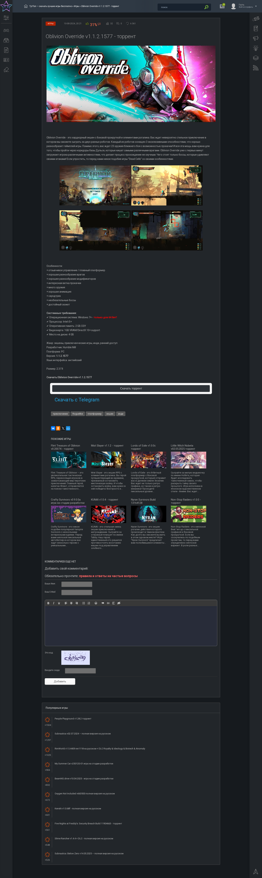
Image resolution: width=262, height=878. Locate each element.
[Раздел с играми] (6, 30)
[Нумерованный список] (89, 603)
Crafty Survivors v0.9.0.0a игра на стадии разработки (67, 501)
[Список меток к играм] (6, 40)
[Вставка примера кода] (108, 603)
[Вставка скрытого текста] (119, 603)
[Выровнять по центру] (71, 603)
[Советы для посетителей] (256, 38)
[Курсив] (53, 603)
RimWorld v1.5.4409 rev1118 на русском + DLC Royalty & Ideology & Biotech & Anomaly (100, 748)
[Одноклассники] (58, 428)
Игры (76, 6)
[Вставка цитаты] (103, 603)
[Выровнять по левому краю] (66, 603)
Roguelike (78, 413)
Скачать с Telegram (77, 400)
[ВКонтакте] (53, 428)
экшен (109, 413)
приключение (60, 413)
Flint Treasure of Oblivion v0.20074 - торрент (65, 447)
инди (120, 413)
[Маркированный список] (83, 603)
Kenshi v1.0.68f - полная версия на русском (78, 808)
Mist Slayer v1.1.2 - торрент (107, 445)
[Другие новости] (6, 50)
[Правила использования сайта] (256, 28)
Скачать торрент (131, 388)
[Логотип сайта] (6, 6)
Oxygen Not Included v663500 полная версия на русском (85, 793)
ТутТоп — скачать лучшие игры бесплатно (50, 6)
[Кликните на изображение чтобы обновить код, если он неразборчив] (75, 664)
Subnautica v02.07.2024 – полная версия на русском (83, 733)
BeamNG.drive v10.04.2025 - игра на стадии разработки (84, 778)
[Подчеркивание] (59, 603)
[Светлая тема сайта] (256, 48)
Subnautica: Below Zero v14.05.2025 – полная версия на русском (89, 853)
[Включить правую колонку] (256, 58)
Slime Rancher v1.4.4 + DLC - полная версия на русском (84, 838)
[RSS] (256, 67)
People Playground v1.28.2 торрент (73, 718)
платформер (95, 413)
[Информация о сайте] (6, 59)
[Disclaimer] (6, 69)
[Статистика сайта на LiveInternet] (245, 875)
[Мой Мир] (68, 428)
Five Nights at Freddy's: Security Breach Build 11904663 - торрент (88, 823)
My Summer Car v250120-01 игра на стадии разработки (84, 763)
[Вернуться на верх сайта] (256, 872)
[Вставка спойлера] (113, 603)
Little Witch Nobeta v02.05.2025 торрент (183, 447)
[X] (63, 428)
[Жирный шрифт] (48, 603)
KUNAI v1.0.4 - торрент (104, 499)
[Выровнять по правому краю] (76, 603)
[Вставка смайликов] (96, 603)
